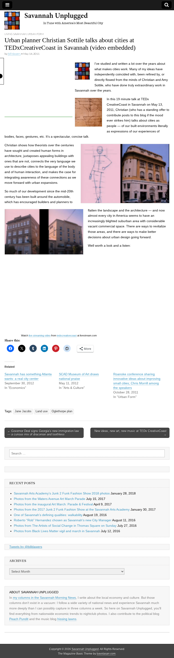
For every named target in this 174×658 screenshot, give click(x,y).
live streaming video (40, 335)
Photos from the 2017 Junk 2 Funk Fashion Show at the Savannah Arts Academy (72, 509)
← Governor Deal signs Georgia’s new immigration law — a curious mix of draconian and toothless (43, 432)
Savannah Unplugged (85, 649)
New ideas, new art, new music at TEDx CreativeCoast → (130, 432)
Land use (42, 411)
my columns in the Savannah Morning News (44, 597)
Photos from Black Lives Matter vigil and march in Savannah (57, 531)
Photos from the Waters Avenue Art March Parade (49, 499)
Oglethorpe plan (62, 411)
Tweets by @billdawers (25, 547)
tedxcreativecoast (67, 335)
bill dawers (14, 53)
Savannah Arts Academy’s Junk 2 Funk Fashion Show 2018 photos (62, 493)
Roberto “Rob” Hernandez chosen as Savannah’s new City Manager (62, 520)
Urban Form (35, 33)
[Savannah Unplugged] (87, 21)
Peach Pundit (18, 619)
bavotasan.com (106, 653)
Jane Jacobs (23, 411)
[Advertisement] (38, 88)
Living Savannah (16, 33)
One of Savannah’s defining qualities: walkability (48, 515)
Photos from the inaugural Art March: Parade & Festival (53, 504)
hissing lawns (66, 619)
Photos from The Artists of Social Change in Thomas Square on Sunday (65, 525)
